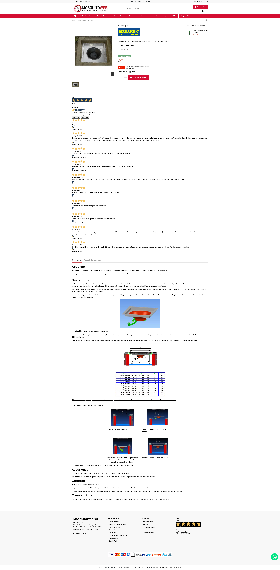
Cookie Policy (113, 541)
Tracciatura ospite (149, 533)
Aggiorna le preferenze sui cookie (170, 567)
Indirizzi (145, 530)
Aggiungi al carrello (139, 77)
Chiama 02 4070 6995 (201, 1)
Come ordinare (114, 521)
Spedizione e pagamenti (117, 524)
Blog (81, 1)
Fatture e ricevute (115, 527)
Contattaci (87, 1)
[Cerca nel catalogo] (177, 8)
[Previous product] (206, 20)
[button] (185, 16)
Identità (145, 524)
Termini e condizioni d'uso (118, 535)
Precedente (76, 117)
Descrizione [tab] (77, 260)
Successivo (85, 117)
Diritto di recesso (114, 530)
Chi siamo (75, 1)
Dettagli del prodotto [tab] (92, 260)
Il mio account (148, 521)
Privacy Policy (113, 538)
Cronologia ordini (149, 527)
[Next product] (207, 20)
